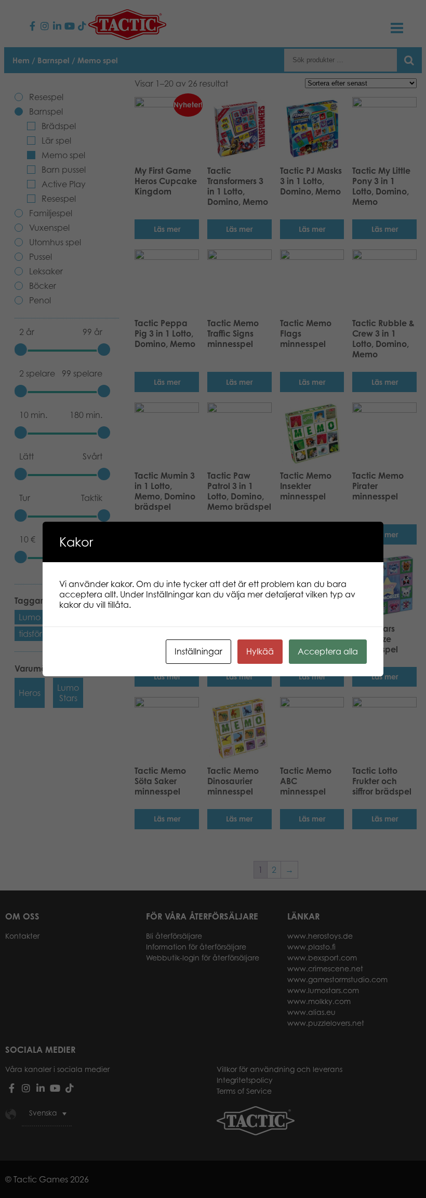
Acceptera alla (328, 651)
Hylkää (260, 651)
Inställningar (198, 651)
